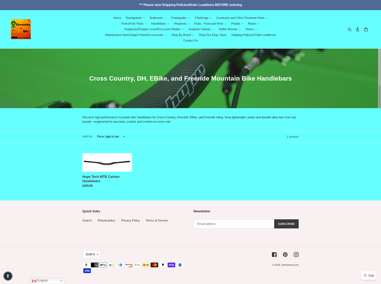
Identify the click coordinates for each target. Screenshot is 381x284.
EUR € (90, 254)
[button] (8, 276)
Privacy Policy (130, 220)
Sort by (87, 136)
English (42, 280)
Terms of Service (157, 220)
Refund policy (106, 220)
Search (87, 220)
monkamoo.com (290, 265)
